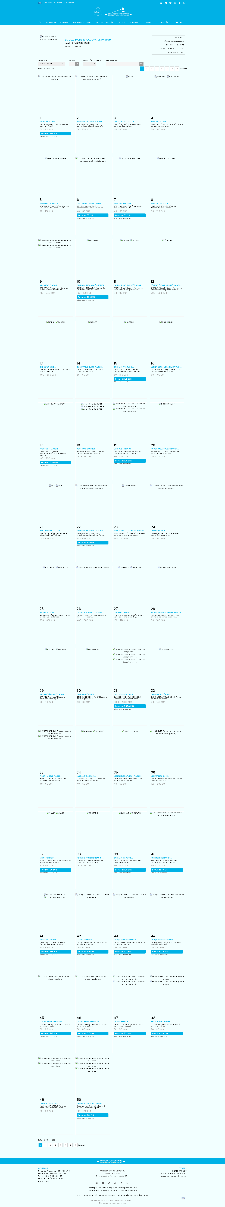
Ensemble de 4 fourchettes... (90, 1103)
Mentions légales (107, 1195)
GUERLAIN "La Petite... (123, 858)
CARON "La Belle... (48, 367)
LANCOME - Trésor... (123, 449)
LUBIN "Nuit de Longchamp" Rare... (166, 367)
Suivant (183, 69)
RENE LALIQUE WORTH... (50, 203)
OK (77, 63)
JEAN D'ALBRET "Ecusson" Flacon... (130, 531)
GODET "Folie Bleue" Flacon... (90, 367)
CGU (79, 1195)
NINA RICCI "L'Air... (159, 122)
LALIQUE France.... (122, 1021)
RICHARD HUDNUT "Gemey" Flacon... (167, 612)
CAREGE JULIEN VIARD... (124, 694)
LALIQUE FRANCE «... (85, 940)
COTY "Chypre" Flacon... (125, 122)
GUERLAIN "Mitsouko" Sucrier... (91, 285)
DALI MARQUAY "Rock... (161, 694)
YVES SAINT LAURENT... (49, 940)
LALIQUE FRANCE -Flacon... (126, 940)
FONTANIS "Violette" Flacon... (90, 858)
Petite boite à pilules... (161, 1021)
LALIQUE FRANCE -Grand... (162, 940)
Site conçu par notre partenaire (112, 1203)
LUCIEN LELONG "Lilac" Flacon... (128, 776)
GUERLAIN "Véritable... (124, 367)
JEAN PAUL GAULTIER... (123, 203)
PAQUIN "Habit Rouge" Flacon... (128, 285)
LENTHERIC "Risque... (123, 612)
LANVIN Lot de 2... (158, 531)
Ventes (183, 1168)
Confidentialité (90, 1195)
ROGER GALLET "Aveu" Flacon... (165, 449)
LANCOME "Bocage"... (86, 776)
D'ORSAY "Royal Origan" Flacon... (166, 285)
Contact (70, 3)
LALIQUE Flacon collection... (90, 612)
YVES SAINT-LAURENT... (50, 449)
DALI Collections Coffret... (90, 203)
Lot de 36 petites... (48, 122)
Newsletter (59, 3)
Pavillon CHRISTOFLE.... (50, 1103)
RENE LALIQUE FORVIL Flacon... (90, 122)
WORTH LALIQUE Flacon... (51, 776)
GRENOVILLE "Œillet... (86, 694)
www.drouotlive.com (177, 1176)
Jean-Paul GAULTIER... (86, 449)
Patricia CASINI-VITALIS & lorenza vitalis (112, 1172)
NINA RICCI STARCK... (160, 203)
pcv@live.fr (43, 1181)
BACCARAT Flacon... (49, 285)
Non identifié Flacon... (161, 858)
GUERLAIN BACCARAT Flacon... (90, 531)
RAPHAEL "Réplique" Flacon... (52, 694)
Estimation (48, 3)
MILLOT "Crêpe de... (48, 858)
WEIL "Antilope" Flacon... (51, 531)
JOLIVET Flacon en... (160, 776)
